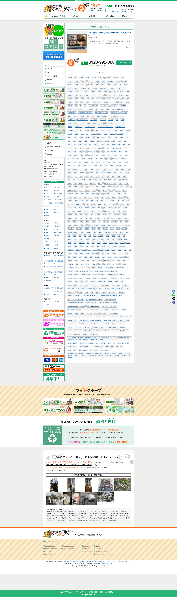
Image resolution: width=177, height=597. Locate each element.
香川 (75, 207)
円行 (76, 176)
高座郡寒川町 (59, 203)
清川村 (57, 294)
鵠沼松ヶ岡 (71, 264)
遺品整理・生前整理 (50, 546)
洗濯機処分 (104, 278)
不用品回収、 (120, 109)
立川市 (126, 253)
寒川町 (76, 99)
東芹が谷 (88, 264)
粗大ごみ (113, 102)
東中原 (105, 190)
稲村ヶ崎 (105, 229)
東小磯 (122, 243)
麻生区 (128, 243)
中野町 (94, 190)
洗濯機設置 (120, 134)
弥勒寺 (118, 211)
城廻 (69, 165)
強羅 (89, 179)
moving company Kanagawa (75, 302)
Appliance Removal (101, 316)
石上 (110, 215)
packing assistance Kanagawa (76, 306)
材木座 (86, 176)
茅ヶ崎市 (80, 77)
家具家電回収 (98, 267)
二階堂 (94, 207)
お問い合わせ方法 (120, 127)
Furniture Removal (88, 316)
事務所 (119, 141)
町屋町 (75, 246)
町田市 (96, 197)
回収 (120, 84)
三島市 (111, 243)
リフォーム (71, 95)
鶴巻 (76, 215)
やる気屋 (110, 120)
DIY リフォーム (109, 561)
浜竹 (105, 207)
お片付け (98, 215)
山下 (101, 165)
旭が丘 (107, 141)
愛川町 (47, 294)
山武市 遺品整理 (84, 346)
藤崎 (80, 257)
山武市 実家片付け (72, 346)
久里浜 (86, 215)
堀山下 (123, 186)
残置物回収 (77, 225)
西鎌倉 (95, 165)
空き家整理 (90, 267)
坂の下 (69, 155)
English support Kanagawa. (91, 309)
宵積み (115, 172)
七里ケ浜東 (77, 186)
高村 (82, 193)
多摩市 (124, 81)
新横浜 (82, 232)
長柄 (91, 218)
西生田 (75, 253)
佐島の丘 (93, 211)
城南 (74, 179)
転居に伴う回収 (72, 137)
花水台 (120, 183)
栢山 (74, 211)
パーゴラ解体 (112, 204)
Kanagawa (122, 327)
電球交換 (106, 193)
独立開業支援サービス (101, 551)
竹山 (101, 172)
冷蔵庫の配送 (111, 186)
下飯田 (118, 176)
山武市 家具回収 (106, 346)
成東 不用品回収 (94, 350)
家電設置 (112, 88)
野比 (86, 218)
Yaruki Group (77, 331)
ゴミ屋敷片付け (72, 77)
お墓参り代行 (71, 292)
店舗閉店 (106, 92)
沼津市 (92, 246)
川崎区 (74, 257)
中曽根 (119, 162)
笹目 (81, 218)
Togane (103, 327)
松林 (93, 243)
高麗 (85, 236)
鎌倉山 (75, 172)
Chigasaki (79, 327)
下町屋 (115, 137)
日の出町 (127, 172)
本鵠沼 (91, 169)
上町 (127, 197)
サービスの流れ (108, 16)
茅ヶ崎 (127, 102)
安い (113, 99)
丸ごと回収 (86, 102)
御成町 (103, 257)
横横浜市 (102, 225)
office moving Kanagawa (74, 309)
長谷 (92, 215)
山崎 (79, 151)
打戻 (81, 215)
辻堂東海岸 (100, 141)
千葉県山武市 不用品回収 (86, 343)
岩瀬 (126, 155)
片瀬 (92, 162)
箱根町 (84, 179)
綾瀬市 (47, 212)
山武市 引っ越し (72, 350)
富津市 (87, 222)
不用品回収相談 (109, 267)
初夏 (122, 281)
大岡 (98, 246)
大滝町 (122, 257)
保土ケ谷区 (58, 232)
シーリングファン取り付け (75, 204)
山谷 (75, 243)
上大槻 (97, 169)
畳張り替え (79, 95)
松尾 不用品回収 (105, 350)
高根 (113, 176)
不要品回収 (121, 197)
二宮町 (102, 95)
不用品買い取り (115, 113)
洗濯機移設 (106, 222)
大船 (104, 162)
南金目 (79, 211)
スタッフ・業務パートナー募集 (103, 554)
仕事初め (112, 116)
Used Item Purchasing (74, 316)
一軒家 (122, 77)
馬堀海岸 (92, 204)
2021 (82, 134)
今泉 (129, 144)
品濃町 (74, 236)
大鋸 (117, 169)
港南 (87, 246)
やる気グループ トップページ (52, 541)
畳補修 (86, 95)
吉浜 (89, 236)
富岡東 (119, 250)
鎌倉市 (90, 84)
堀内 (123, 200)
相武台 (116, 257)
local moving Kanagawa (90, 295)
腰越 (95, 151)
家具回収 (70, 281)
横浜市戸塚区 (93, 120)
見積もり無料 (111, 274)
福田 (69, 211)
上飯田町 (86, 162)
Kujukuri (85, 334)
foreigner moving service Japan (109, 302)
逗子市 (108, 84)
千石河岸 (106, 151)
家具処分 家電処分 (85, 274)
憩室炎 (105, 134)
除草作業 (101, 77)
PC (68, 158)
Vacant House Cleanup (110, 320)
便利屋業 (112, 134)
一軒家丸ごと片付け (96, 134)
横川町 (124, 190)
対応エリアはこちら (97, 10)
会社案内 (98, 546)
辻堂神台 (89, 232)
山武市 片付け (111, 343)
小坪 (78, 158)
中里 (74, 141)
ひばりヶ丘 (118, 165)
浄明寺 (113, 141)
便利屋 (76, 84)
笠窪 (100, 264)
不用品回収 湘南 (114, 278)
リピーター (77, 116)
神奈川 (127, 278)
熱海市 (114, 253)
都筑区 (86, 204)
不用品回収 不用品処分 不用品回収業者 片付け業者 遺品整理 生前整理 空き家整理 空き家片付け (93, 271)
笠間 (95, 232)
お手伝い (83, 84)
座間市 (111, 165)
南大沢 (124, 211)
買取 (80, 236)
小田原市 (70, 81)
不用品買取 (114, 222)
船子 (80, 197)
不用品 (69, 116)
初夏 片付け (125, 285)
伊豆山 (120, 253)
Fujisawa (114, 323)
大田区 (126, 222)
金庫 (102, 123)
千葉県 (81, 222)
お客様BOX (123, 106)
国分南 (94, 222)
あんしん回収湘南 (93, 106)
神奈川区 (116, 179)
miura (80, 109)
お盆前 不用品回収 (117, 288)
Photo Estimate (95, 323)
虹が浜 (84, 225)
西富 (75, 197)
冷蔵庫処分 (96, 278)
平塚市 (114, 95)
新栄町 (95, 264)
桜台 (127, 257)
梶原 (77, 264)
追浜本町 (98, 162)
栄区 (88, 99)
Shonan (122, 323)
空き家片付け (71, 120)
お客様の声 (50, 83)
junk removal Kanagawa (74, 295)
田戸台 (97, 186)
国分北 (121, 137)
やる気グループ (72, 109)
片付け (84, 81)
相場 (88, 116)
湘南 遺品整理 (94, 285)
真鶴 (83, 116)
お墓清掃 (79, 292)
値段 (93, 116)
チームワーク (109, 123)
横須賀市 (94, 77)
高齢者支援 (121, 292)
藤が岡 (80, 183)
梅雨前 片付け (115, 285)
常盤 (127, 200)
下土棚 (79, 141)
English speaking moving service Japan (111, 295)
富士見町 (102, 158)
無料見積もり (101, 281)
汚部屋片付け (107, 179)
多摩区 (69, 253)
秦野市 (108, 95)
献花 (92, 292)
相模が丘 (97, 257)
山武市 (76, 313)
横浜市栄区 (103, 120)
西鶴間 (90, 151)
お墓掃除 (98, 288)
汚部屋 (99, 92)
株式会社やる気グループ (100, 313)
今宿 (89, 144)
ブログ (86, 92)
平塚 (87, 200)
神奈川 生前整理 (105, 285)
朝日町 (97, 155)
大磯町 (102, 84)
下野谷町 (100, 239)
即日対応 (70, 106)
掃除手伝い (83, 172)
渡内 (100, 151)
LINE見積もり (106, 309)
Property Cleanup (73, 323)
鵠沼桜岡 (70, 215)
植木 (81, 176)
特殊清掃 (113, 151)
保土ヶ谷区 (97, 218)
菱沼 (109, 225)
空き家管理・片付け (85, 561)
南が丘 (112, 229)
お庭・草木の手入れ (73, 232)
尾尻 (99, 190)
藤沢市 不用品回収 (72, 285)
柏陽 (124, 260)
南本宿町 (114, 232)
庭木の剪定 (93, 183)
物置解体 (117, 207)
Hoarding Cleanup (124, 320)
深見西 (85, 257)
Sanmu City (95, 327)
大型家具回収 (120, 274)
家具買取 (124, 309)
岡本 (94, 236)
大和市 (97, 137)
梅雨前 (116, 281)
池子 (114, 162)
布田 (69, 236)
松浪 (121, 172)
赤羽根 (118, 260)
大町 (79, 165)
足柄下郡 (83, 155)
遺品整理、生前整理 (102, 116)
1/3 (87, 134)
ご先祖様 (104, 292)
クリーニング (89, 137)
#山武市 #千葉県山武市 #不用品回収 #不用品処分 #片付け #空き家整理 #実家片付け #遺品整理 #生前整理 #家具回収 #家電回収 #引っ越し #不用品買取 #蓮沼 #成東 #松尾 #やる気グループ (99, 338)
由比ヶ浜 (90, 158)
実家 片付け (71, 288)
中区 (69, 179)
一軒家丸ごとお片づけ (108, 169)
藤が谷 (111, 190)
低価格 (97, 81)
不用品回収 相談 (120, 267)
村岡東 (74, 162)
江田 (81, 190)
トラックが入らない (73, 88)
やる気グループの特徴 (57, 16)
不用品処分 (124, 264)
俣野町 (114, 144)
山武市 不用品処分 (100, 343)
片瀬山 (69, 172)
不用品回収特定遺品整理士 (85, 113)
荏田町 (112, 264)
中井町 (119, 218)
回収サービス (51, 150)
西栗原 (124, 215)
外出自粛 (95, 130)
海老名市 (70, 99)
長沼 (77, 193)
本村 (103, 144)
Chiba (69, 331)
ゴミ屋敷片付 (74, 561)
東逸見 (84, 165)
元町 (117, 239)
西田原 (89, 260)
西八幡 (103, 246)
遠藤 (84, 151)
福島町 (101, 250)
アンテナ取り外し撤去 (124, 225)
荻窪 (76, 218)
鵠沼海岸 (90, 172)
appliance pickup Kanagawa (94, 299)
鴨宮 (109, 162)
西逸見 (87, 193)
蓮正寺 (113, 236)
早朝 (128, 99)
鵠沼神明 (70, 176)
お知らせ (70, 92)
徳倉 (116, 243)
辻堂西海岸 (108, 172)
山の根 (107, 197)
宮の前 (97, 176)
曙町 (69, 257)
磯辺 (100, 193)
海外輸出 (120, 102)
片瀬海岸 (126, 162)
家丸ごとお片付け (126, 169)
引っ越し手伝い (121, 88)
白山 (109, 246)
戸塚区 (83, 99)
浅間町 (114, 158)
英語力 (103, 81)
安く (118, 99)
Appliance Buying (126, 316)
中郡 (94, 179)
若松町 (69, 225)
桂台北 (100, 148)
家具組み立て (103, 88)
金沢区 (129, 186)
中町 (127, 137)
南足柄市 (106, 102)
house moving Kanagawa (109, 306)
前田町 (114, 225)
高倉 (119, 144)
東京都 (79, 102)
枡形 (94, 260)
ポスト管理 (71, 193)
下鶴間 (125, 218)
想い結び (126, 288)
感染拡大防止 (78, 127)
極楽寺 (121, 232)
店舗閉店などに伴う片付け (52, 548)
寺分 (76, 200)
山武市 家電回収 (117, 346)
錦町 (92, 200)
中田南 (76, 260)
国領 (82, 264)
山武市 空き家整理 (123, 343)
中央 (85, 197)
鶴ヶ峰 (83, 158)
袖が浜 (80, 207)
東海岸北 (70, 200)
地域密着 (109, 281)
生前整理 (93, 92)
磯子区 (113, 193)
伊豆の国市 (48, 281)
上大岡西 (94, 253)
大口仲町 (107, 253)
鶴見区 (85, 141)
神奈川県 (70, 134)
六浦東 (118, 229)
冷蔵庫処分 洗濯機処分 (99, 274)
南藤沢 (113, 197)
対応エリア (86, 546)
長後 (69, 169)
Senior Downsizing (95, 320)
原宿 (125, 165)
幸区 (125, 250)
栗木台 (81, 253)
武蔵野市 (122, 246)
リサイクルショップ (73, 123)
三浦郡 (89, 148)
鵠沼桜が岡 (124, 179)
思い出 (82, 123)
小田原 (88, 123)
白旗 (69, 141)
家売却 (127, 92)
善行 (103, 176)
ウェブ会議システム (90, 127)
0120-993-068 (88, 594)
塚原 (128, 204)
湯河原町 (90, 155)
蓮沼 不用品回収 (83, 350)
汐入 (126, 148)
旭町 (108, 176)
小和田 (69, 186)
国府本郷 (75, 169)
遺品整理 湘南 (90, 288)
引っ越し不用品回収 (73, 274)
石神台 (69, 243)
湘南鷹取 (87, 207)
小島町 (94, 239)
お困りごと (96, 123)
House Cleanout (116, 331)
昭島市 (95, 250)
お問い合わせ (125, 16)
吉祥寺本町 (71, 250)
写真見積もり (115, 309)
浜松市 (78, 250)
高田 (99, 229)
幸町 (126, 151)
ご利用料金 (91, 16)
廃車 (102, 109)
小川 (102, 197)
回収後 (113, 92)
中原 (124, 236)
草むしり (90, 186)
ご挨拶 (49, 143)
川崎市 (75, 239)
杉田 (112, 239)
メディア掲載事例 (89, 109)
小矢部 (90, 225)
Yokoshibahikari (112, 327)
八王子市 (117, 190)
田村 (86, 183)
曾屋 (91, 257)
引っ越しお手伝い (96, 102)
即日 (76, 106)
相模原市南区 (59, 288)
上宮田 (107, 236)
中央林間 (70, 148)
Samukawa (77, 334)
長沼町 (107, 250)
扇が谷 (69, 207)
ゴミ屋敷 (77, 81)
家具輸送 (75, 222)
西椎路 (106, 264)
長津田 (87, 253)
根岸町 (99, 204)
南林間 (103, 137)
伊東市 (57, 277)
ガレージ (82, 148)
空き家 (108, 109)
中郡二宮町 (58, 200)
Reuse (69, 334)
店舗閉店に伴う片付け (110, 183)
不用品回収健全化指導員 (101, 113)
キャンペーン (78, 92)
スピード (90, 81)
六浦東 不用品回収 (72, 190)
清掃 (125, 141)
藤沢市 (96, 84)
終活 (97, 109)
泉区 (80, 162)
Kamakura (70, 327)
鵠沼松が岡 (107, 232)
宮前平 (87, 239)
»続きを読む (129, 47)
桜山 (105, 204)
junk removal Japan (110, 299)
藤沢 (117, 120)
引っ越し (95, 88)
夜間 (123, 99)
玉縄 (96, 158)
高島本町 (115, 246)
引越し (76, 134)
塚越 (130, 250)
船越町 (96, 225)
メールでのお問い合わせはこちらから (123, 11)
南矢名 (83, 260)
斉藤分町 (87, 229)
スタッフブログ (105, 130)
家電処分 (88, 278)
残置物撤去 (124, 239)
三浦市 (118, 81)
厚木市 (127, 95)
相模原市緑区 (59, 291)
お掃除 (100, 179)
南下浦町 (100, 236)
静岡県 (105, 243)
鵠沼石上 (86, 211)
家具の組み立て (122, 158)
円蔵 (88, 243)
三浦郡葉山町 (59, 193)
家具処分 (80, 278)
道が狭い (126, 84)
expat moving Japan (91, 302)
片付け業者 (71, 267)
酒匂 (118, 200)
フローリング (94, 95)
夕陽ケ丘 (92, 141)
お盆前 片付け (80, 288)
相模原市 (106, 148)
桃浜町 (115, 155)
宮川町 (84, 186)
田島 (124, 144)
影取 (108, 144)
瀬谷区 (47, 245)
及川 (121, 155)
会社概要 (49, 154)
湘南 (122, 278)
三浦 (93, 99)
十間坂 (100, 211)
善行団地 (94, 193)
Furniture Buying (113, 316)
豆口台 (109, 257)
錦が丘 (81, 246)
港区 (69, 222)
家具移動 (80, 137)
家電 (73, 158)
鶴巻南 (69, 144)
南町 (100, 232)
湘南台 (100, 183)
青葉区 (124, 176)
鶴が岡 (93, 229)
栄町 (112, 211)
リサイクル (92, 281)
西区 (108, 158)
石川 (89, 165)
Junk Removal (114, 313)
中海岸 (85, 169)
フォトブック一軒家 (125, 130)
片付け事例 (79, 229)
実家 (113, 109)
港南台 (112, 260)
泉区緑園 (70, 260)
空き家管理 (120, 116)
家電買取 (70, 313)
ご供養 (86, 292)
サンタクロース (104, 106)
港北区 (105, 215)
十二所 (126, 183)
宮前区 (81, 239)
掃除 (69, 162)
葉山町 (114, 84)
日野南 (106, 260)
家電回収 (77, 281)
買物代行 (106, 211)
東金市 (83, 313)
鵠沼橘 (100, 207)
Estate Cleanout (83, 320)
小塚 (107, 200)
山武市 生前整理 (95, 346)
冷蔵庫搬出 (117, 215)
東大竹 (69, 239)
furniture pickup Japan (93, 306)
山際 (94, 144)
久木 (119, 236)
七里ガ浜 (76, 155)
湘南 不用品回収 (84, 285)
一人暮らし (114, 106)
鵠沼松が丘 (121, 204)
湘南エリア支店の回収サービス (71, 548)
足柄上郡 (112, 218)
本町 (76, 148)
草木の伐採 (71, 229)
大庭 (85, 144)
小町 (97, 200)
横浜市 (87, 77)
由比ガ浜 (87, 190)
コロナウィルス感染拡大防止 (105, 127)
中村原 (112, 200)
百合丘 (69, 246)
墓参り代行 (107, 288)
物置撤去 (125, 207)
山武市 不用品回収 (72, 343)
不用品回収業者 (72, 278)
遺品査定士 (124, 113)
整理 (102, 200)
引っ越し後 (120, 92)
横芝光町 (89, 313)
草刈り (108, 77)
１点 (85, 106)
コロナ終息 (114, 130)
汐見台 (119, 193)
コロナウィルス (120, 123)
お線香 (97, 292)
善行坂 (81, 200)
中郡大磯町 (48, 203)
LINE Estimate (84, 323)
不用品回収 (115, 77)
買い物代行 (88, 130)
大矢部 (113, 250)
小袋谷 (109, 137)
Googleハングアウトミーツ (75, 130)
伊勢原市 (121, 95)
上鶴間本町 (119, 148)
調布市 (127, 232)
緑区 (97, 172)
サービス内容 (74, 16)
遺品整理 (70, 84)
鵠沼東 (111, 207)
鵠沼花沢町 (82, 243)
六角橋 (107, 239)
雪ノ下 (90, 197)
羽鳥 (75, 183)
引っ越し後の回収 (85, 88)
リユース (84, 281)
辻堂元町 (124, 229)
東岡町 (69, 183)
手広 (79, 179)
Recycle (125, 331)
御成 (99, 222)
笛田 (74, 165)
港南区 (120, 151)
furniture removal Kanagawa (76, 299)
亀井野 (122, 120)
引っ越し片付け (80, 267)
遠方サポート (112, 292)
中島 (89, 250)
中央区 (84, 250)
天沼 (117, 264)
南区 (112, 148)
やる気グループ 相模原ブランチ (103, 564)
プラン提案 (111, 81)
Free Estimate (105, 323)
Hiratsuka (87, 327)
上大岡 (109, 155)
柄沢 (121, 222)
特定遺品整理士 (72, 113)
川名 (125, 193)
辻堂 (75, 144)
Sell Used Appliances (103, 331)
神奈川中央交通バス (82, 120)
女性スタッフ (71, 102)
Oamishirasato (94, 334)
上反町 (101, 253)
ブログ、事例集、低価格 (103, 99)
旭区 (80, 144)
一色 (94, 148)
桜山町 (103, 155)
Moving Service (72, 320)
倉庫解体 (70, 218)
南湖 (105, 165)
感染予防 (70, 127)
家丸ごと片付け (72, 151)
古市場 (100, 260)
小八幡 (98, 243)
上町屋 (69, 197)
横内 (92, 176)
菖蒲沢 (103, 186)
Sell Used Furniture (89, 331)
